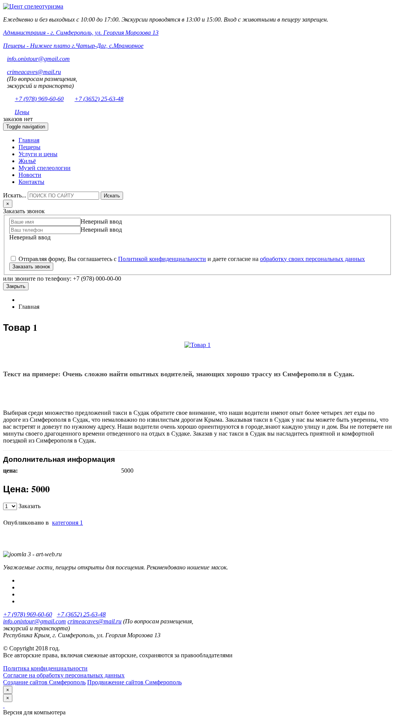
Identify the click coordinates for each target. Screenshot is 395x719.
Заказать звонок (31, 266)
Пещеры (30, 147)
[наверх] (4, 705)
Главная (29, 140)
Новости (30, 175)
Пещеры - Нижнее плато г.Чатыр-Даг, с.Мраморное (73, 45)
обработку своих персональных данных (312, 259)
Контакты (31, 181)
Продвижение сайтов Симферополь (134, 682)
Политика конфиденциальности (45, 668)
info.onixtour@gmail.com (38, 59)
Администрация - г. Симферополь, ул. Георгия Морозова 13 (81, 32)
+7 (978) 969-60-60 (39, 99)
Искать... (14, 195)
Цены (22, 112)
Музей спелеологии (45, 168)
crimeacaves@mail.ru (34, 72)
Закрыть (15, 286)
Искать (112, 196)
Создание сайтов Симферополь (44, 682)
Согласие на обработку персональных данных (64, 675)
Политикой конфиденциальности (162, 259)
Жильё (27, 161)
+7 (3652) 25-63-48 (98, 99)
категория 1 (67, 522)
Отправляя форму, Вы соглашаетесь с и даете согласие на (191, 259)
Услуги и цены (38, 154)
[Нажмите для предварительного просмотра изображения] (197, 345)
